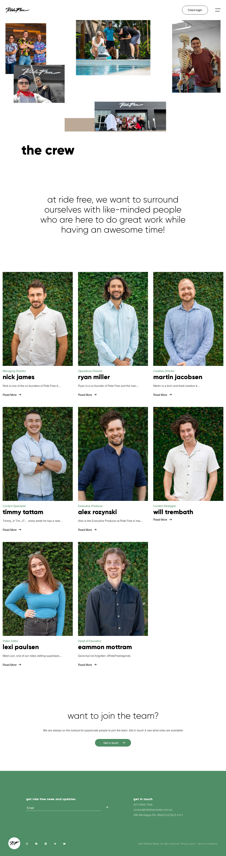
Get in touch (110, 743)
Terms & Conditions (208, 843)
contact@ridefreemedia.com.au (153, 810)
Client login (195, 10)
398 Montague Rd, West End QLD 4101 (158, 815)
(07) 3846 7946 (143, 804)
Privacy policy (188, 843)
